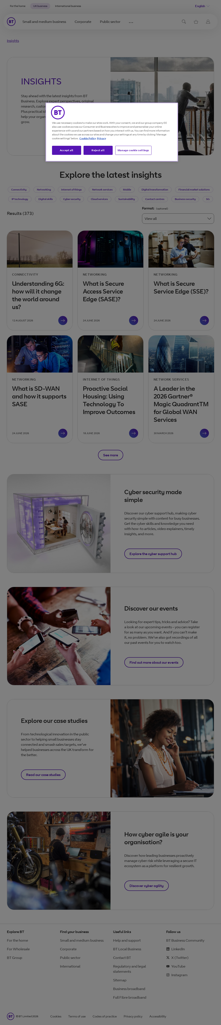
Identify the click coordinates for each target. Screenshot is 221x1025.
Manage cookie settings (133, 150)
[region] (112, 132)
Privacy (101, 138)
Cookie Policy (87, 138)
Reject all (98, 150)
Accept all (66, 150)
